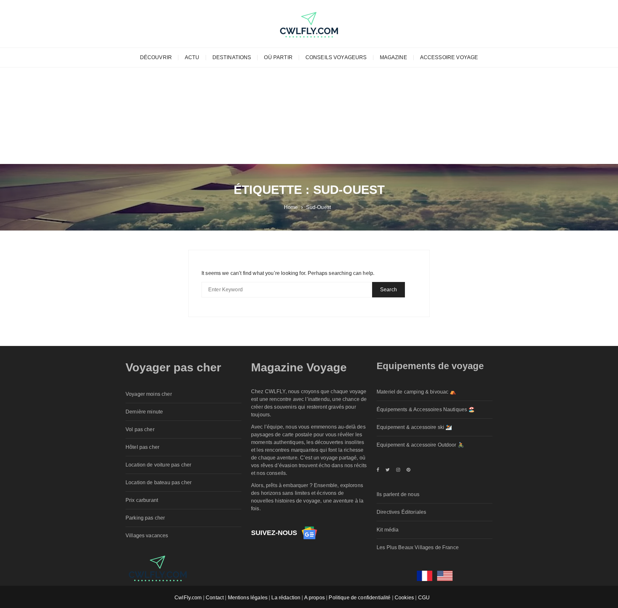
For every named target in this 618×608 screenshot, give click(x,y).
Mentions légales (247, 597)
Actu (192, 57)
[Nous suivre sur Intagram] (398, 469)
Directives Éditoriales (401, 512)
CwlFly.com (188, 597)
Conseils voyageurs (336, 57)
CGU (424, 597)
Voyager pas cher (173, 367)
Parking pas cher (145, 518)
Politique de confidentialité (359, 597)
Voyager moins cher (149, 394)
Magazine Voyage (299, 367)
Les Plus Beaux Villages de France (418, 547)
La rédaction (285, 597)
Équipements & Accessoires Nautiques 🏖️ (426, 409)
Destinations (231, 57)
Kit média (387, 529)
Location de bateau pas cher (159, 482)
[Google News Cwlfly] (309, 532)
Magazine (393, 57)
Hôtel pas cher (142, 447)
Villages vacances (147, 535)
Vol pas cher (140, 429)
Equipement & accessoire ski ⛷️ (414, 427)
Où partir (278, 57)
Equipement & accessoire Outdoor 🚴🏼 (420, 445)
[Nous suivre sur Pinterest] (406, 469)
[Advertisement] (309, 116)
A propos (314, 597)
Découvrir (156, 57)
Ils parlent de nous (398, 494)
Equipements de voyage (430, 366)
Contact (215, 597)
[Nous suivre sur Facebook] (379, 469)
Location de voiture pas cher (158, 464)
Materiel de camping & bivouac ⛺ (416, 392)
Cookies (404, 597)
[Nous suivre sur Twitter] (387, 469)
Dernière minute (144, 411)
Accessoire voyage (449, 57)
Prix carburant (142, 500)
